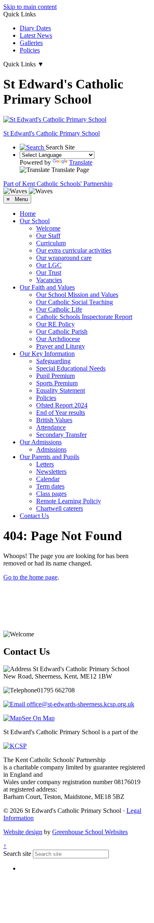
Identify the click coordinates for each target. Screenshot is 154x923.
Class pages (51, 493)
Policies (30, 50)
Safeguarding (53, 360)
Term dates (50, 486)
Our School (35, 220)
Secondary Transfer (61, 434)
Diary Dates (35, 28)
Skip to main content (30, 6)
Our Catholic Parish (61, 331)
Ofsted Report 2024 (61, 405)
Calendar (48, 478)
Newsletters (51, 471)
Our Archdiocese (58, 338)
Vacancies (49, 279)
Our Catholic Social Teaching (74, 302)
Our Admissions (41, 442)
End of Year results (60, 412)
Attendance (51, 427)
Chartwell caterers (59, 508)
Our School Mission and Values (77, 294)
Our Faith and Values (47, 287)
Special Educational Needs (71, 368)
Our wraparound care (64, 257)
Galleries (31, 42)
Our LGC (49, 265)
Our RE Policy (55, 324)
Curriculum (51, 243)
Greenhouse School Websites (90, 831)
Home (28, 213)
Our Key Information (47, 353)
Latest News (36, 35)
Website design (22, 831)
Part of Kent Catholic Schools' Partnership (58, 183)
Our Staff (48, 235)
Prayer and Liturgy (60, 346)
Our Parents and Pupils (49, 456)
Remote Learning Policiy (68, 501)
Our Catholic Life (59, 309)
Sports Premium (57, 383)
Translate (80, 162)
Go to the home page (30, 577)
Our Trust (48, 272)
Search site (17, 853)
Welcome (48, 228)
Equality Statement (60, 390)
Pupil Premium (55, 375)
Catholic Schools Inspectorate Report (84, 316)
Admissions (51, 449)
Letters (45, 464)
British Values (54, 419)
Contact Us (34, 515)
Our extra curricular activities (73, 250)
